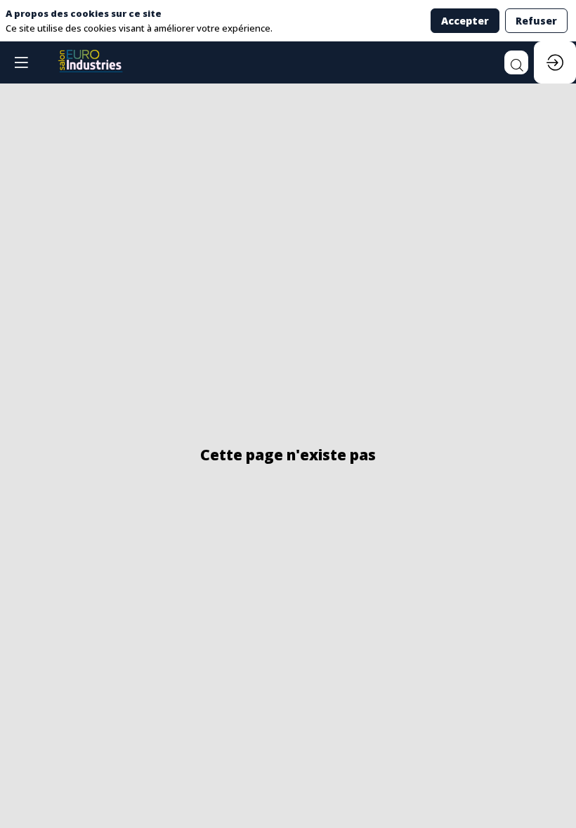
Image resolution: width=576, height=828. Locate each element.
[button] (21, 62)
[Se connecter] (555, 62)
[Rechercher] (516, 62)
